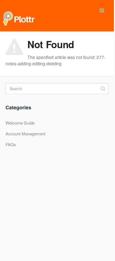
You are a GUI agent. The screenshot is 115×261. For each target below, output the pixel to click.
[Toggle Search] (103, 88)
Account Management (25, 133)
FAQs (11, 144)
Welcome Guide (20, 123)
